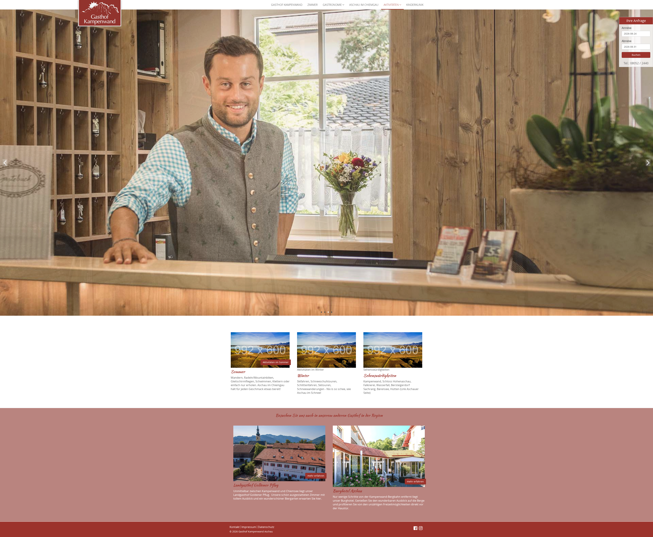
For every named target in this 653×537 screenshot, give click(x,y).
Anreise (626, 28)
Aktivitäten (391, 5)
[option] (326, 163)
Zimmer (312, 5)
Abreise (626, 41)
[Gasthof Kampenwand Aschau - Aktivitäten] (100, 13)
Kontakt (235, 527)
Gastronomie (332, 5)
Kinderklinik (414, 5)
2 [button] (324, 312)
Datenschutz (266, 527)
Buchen (636, 54)
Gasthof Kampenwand (286, 5)
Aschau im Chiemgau (364, 5)
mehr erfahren (315, 475)
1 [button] (321, 312)
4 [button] (331, 312)
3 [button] (328, 312)
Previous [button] (5, 163)
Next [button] (648, 163)
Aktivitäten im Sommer (276, 362)
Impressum (248, 527)
